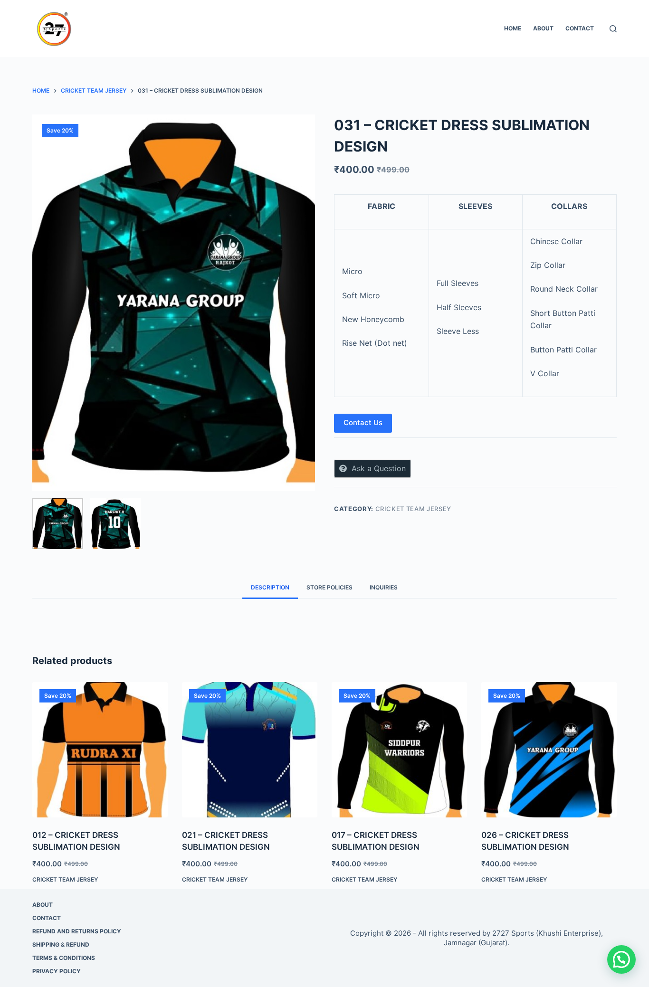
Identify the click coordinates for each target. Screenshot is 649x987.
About (543, 28)
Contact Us (363, 422)
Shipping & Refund (60, 944)
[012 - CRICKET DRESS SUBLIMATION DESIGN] (100, 749)
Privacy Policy (56, 971)
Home (512, 28)
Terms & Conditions (63, 957)
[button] (621, 959)
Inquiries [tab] (384, 587)
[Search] (613, 28)
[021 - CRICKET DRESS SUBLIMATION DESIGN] (249, 749)
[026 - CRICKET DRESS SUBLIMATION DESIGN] (549, 749)
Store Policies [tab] (329, 587)
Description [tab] (270, 587)
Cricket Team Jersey (413, 508)
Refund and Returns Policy (76, 931)
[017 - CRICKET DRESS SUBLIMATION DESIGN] (399, 749)
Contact (579, 28)
